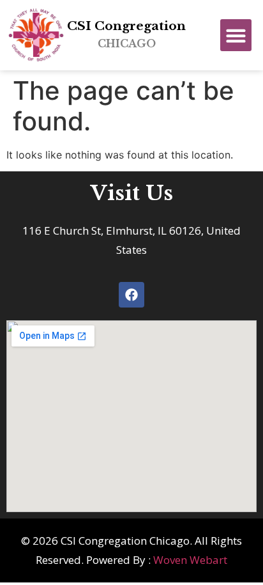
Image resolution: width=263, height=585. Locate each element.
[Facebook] (131, 295)
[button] (236, 35)
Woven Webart (190, 559)
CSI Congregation (126, 34)
